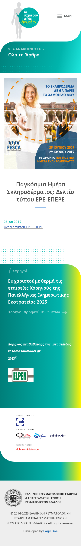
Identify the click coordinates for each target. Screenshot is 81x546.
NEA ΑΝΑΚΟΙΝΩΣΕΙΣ (25, 49)
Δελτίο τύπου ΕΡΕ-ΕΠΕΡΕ (23, 227)
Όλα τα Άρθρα (24, 55)
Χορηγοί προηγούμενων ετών (34, 312)
